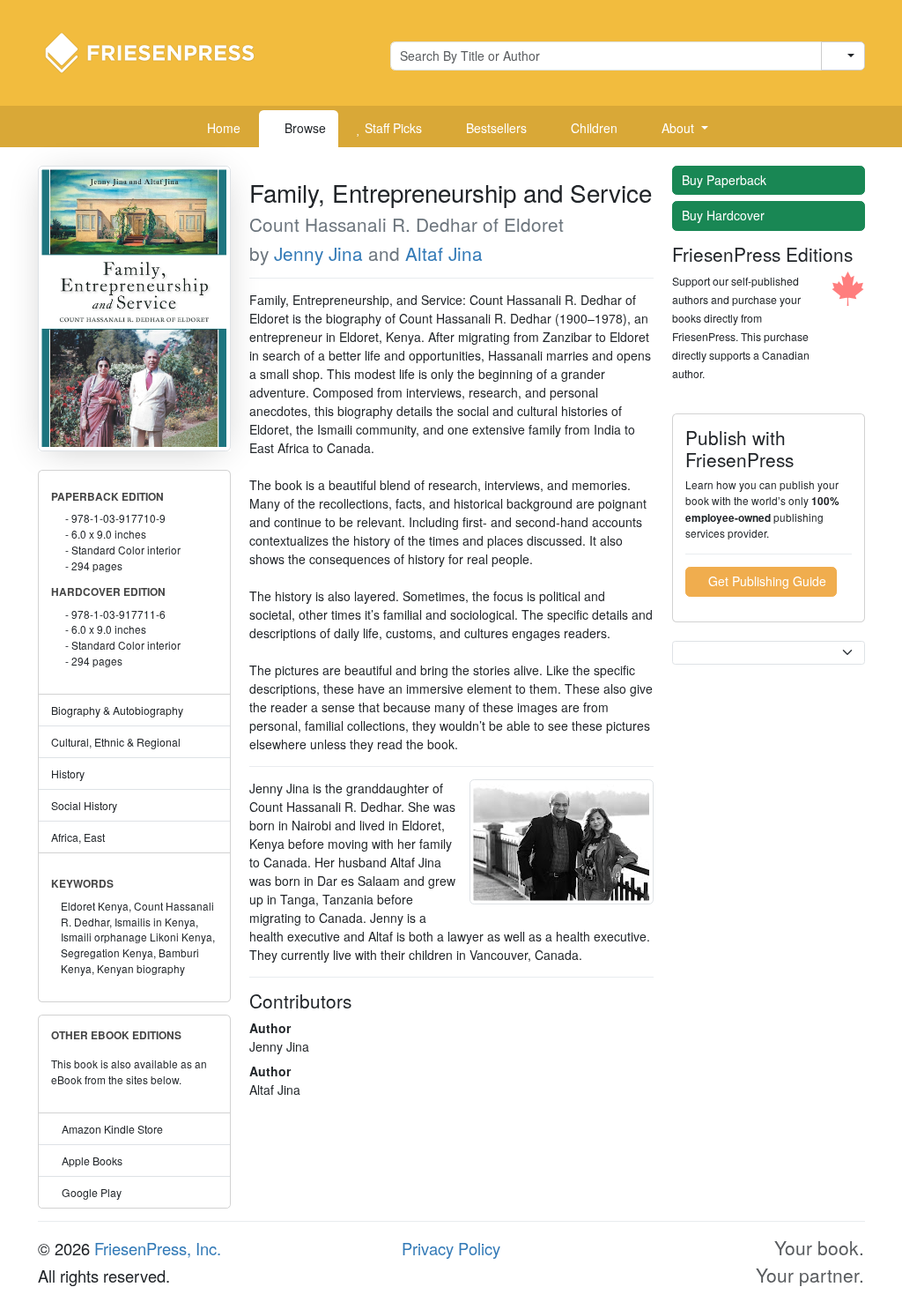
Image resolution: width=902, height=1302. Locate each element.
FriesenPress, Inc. (157, 1248)
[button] (678, 128)
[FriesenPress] (161, 51)
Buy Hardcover (725, 215)
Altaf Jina (444, 253)
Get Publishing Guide (765, 581)
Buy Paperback (726, 180)
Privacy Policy (451, 1248)
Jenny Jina (318, 253)
